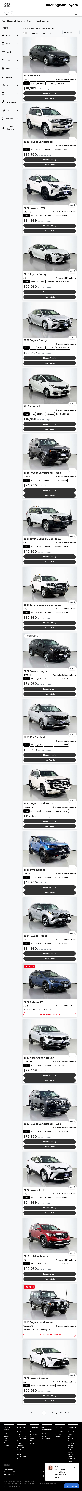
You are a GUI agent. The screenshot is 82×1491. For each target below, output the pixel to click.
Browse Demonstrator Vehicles (73, 1440)
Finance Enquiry (49, 93)
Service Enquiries (10, 1472)
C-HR (19, 1443)
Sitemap (16, 1483)
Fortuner (20, 1445)
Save (71, 73)
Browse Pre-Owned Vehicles (72, 1434)
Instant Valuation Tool (71, 1447)
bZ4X (19, 1434)
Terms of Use (33, 1483)
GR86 (44, 1436)
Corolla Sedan (6, 1444)
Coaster (32, 1443)
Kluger (19, 1454)
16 (61, 1413)
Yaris (5, 1434)
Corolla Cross (19, 1451)
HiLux (32, 1432)
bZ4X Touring (21, 1436)
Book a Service (9, 1469)
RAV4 (19, 1432)
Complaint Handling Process (47, 1483)
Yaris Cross (21, 1447)
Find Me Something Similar (50, 1014)
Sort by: (59, 32)
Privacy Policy (24, 1483)
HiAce (32, 1441)
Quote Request (71, 1453)
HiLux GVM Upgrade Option (59, 1434)
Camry (6, 1440)
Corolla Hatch (6, 1437)
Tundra (32, 1438)
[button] (75, 14)
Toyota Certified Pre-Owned (72, 1458)
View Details (50, 98)
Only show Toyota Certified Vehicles (40, 33)
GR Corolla (46, 1438)
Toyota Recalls (9, 1474)
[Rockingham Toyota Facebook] (44, 1476)
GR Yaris (45, 1434)
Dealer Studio (16, 1487)
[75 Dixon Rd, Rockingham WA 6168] (12, 14)
